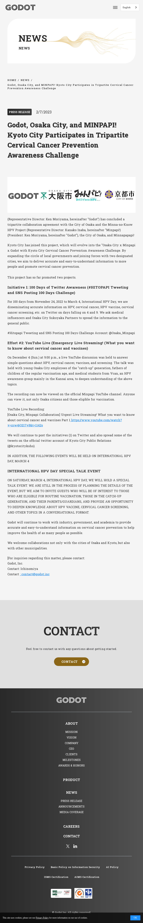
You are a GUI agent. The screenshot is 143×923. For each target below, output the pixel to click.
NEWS (25, 80)
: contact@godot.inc (35, 574)
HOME (11, 80)
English (127, 7)
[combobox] (130, 7)
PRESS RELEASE (19, 112)
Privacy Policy (42, 917)
